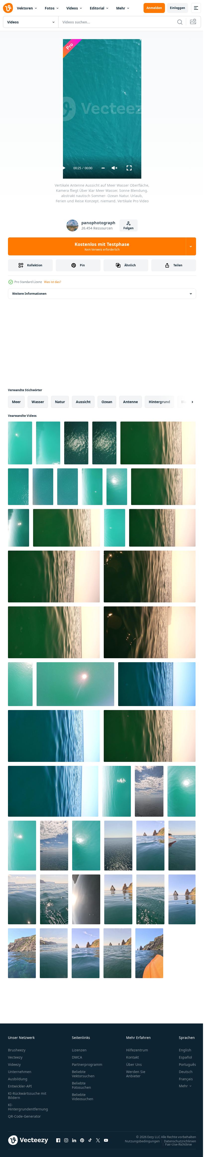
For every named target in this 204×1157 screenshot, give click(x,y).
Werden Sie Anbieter (135, 1073)
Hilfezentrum (137, 1050)
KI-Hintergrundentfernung (28, 1106)
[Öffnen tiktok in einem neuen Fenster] (90, 1140)
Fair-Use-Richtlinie (174, 1144)
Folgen (128, 228)
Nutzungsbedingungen (138, 1141)
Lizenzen (79, 1050)
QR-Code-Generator (24, 1116)
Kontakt (132, 1057)
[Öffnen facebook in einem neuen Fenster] (58, 1140)
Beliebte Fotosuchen (81, 1085)
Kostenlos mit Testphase (102, 246)
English (181, 1050)
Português (183, 1064)
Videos (72, 8)
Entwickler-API (20, 1086)
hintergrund (159, 401)
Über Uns (134, 1064)
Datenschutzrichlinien (176, 1141)
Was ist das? (52, 282)
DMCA (77, 1057)
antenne (130, 401)
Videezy (14, 1064)
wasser (38, 401)
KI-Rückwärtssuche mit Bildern (27, 1095)
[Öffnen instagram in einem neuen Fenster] (66, 1140)
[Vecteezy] (8, 8)
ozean (107, 401)
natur (60, 401)
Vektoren (25, 8)
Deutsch (182, 1071)
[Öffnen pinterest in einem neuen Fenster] (82, 1140)
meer (16, 401)
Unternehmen (19, 1071)
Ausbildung (17, 1079)
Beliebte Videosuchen (82, 1096)
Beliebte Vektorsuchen (83, 1073)
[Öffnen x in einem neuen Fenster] (98, 1140)
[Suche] (180, 22)
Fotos (49, 8)
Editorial (97, 8)
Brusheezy (16, 1050)
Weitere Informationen (29, 293)
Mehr (120, 8)
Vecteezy (15, 1057)
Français (182, 1079)
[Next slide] (184, 402)
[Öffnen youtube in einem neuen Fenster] (106, 1140)
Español (181, 1057)
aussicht (83, 401)
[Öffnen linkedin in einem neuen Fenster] (74, 1140)
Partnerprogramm (87, 1064)
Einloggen (177, 8)
